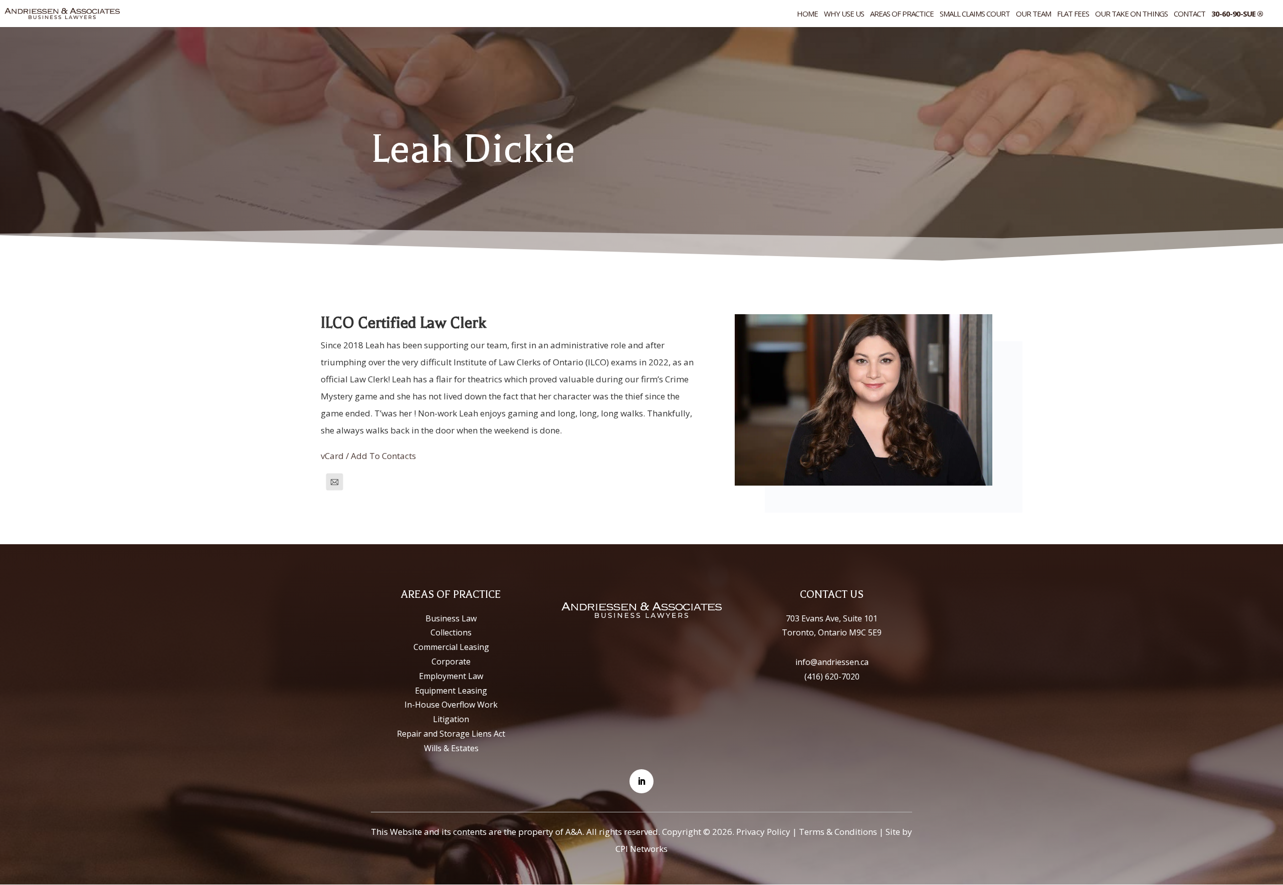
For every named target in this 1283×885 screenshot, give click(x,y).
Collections (451, 632)
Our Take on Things (1131, 14)
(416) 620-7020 (832, 676)
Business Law (451, 618)
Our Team (1033, 14)
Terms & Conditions (838, 831)
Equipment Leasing (451, 690)
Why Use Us (844, 14)
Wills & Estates (451, 748)
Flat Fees (1073, 14)
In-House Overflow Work (451, 704)
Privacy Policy (763, 831)
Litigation (451, 719)
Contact (1189, 14)
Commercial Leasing (451, 646)
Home (807, 14)
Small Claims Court (975, 14)
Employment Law (451, 676)
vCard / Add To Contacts (368, 456)
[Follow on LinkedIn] (641, 781)
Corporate (451, 661)
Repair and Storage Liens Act (451, 733)
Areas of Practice (902, 14)
